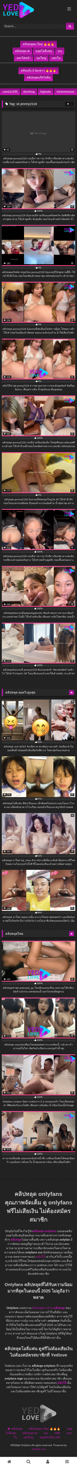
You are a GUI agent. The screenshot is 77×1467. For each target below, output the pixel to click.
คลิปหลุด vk (22, 51)
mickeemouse (65, 91)
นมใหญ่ (41, 57)
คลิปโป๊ (40, 1256)
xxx (60, 51)
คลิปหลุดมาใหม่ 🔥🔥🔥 (38, 44)
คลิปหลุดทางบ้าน (42, 1307)
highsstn (45, 91)
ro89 (57, 1433)
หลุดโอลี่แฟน (43, 51)
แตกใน (56, 57)
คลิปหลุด (16, 1239)
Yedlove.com (38, 1449)
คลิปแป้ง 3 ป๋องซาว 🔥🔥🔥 (38, 70)
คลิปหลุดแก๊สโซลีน (38, 77)
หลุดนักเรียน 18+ (50, 1437)
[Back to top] (62, 1454)
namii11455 (10, 91)
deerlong (29, 91)
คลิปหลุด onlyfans (44, 1231)
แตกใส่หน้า (23, 57)
